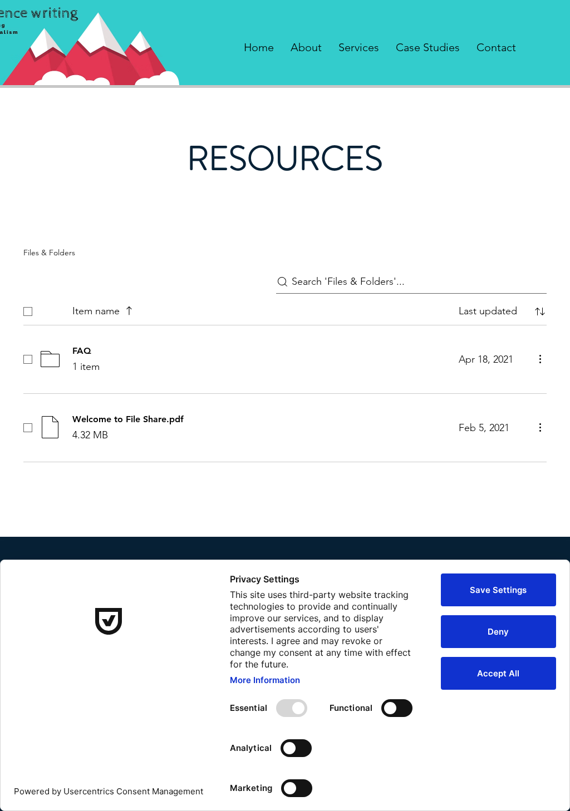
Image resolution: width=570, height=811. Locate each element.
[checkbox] (27, 311)
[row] (285, 309)
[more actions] (540, 358)
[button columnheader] (540, 311)
